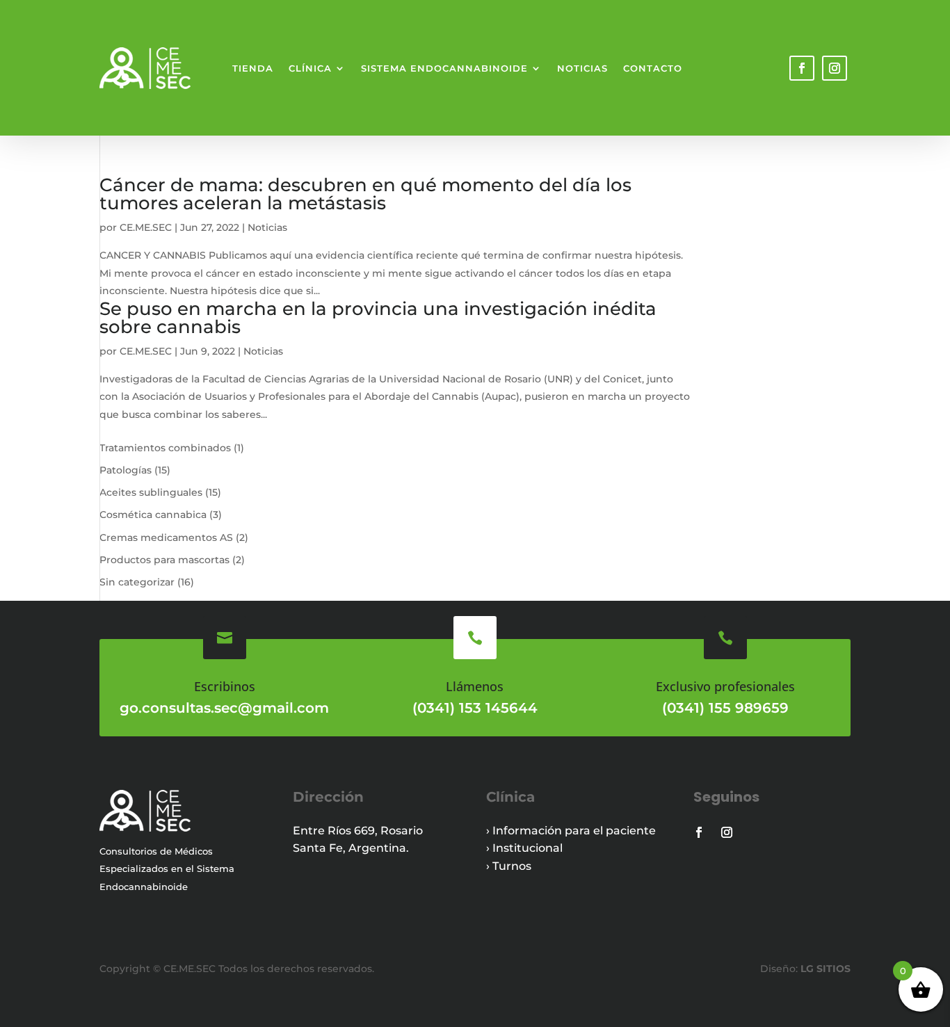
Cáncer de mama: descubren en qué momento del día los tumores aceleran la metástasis (365, 194)
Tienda (252, 68)
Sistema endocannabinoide (444, 68)
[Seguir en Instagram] (834, 68)
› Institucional (524, 848)
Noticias (582, 68)
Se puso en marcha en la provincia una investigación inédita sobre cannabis (378, 318)
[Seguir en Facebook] (801, 68)
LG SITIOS (824, 968)
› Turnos (508, 866)
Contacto (652, 68)
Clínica (310, 68)
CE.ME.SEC (146, 227)
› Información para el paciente (571, 830)
